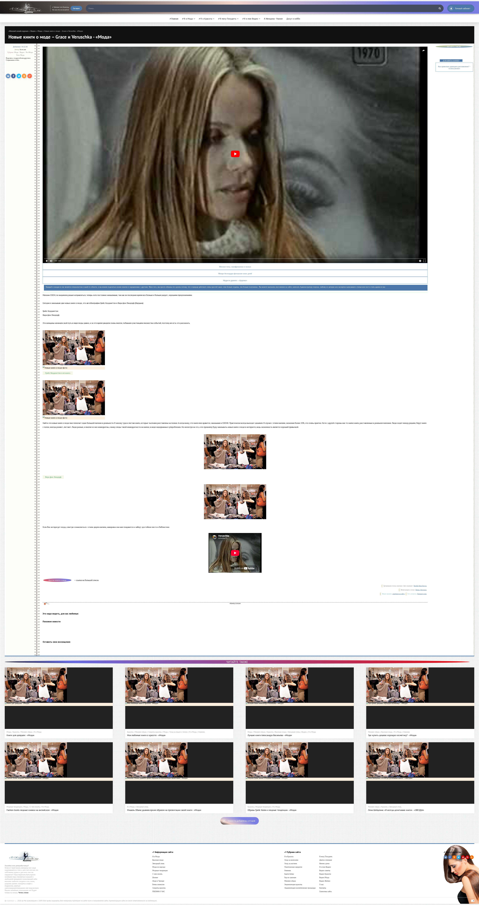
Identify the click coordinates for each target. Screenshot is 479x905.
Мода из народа (158, 867)
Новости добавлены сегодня (241, 820)
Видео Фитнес (324, 881)
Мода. (40, 31)
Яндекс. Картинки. (421, 590)
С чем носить (157, 874)
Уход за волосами (291, 860)
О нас (321, 884)
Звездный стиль (158, 863)
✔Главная (174, 18)
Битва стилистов (158, 884)
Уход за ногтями (290, 863)
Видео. (33, 31)
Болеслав (23, 49)
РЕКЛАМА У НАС (158, 891)
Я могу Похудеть (325, 856)
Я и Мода (156, 856)
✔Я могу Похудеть (227, 18)
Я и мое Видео (325, 867)
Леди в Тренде (158, 881)
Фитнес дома (324, 863)
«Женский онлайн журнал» (18, 31)
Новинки (287, 870)
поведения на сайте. (398, 594)
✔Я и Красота (205, 18)
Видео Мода (324, 877)
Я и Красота (288, 856)
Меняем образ (290, 881)
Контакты (322, 888)
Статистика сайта (325, 891)
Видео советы (324, 870)
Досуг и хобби (293, 18)
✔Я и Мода (187, 18)
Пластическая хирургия (293, 867)
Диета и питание (325, 860)
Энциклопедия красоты (293, 884)
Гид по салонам (290, 877)
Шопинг (155, 877)
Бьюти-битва (289, 874)
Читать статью (23, 892)
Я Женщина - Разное (273, 18)
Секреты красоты (159, 888)
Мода (22, 55)
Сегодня (76, 8)
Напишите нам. (422, 594)
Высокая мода (157, 860)
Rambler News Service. (420, 586)
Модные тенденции (160, 870)
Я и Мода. (29, 52)
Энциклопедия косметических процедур (300, 888)
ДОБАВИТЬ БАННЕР (451, 61)
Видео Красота (325, 874)
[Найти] (440, 8)
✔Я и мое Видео (250, 18)
